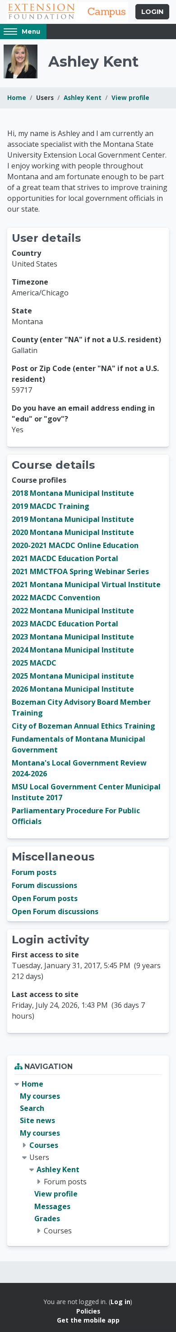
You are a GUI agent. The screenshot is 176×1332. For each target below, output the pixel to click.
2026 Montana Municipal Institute (73, 689)
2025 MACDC (34, 663)
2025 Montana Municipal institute (73, 676)
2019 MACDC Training (50, 506)
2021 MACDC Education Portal (65, 558)
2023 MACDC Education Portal (65, 624)
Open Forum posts (45, 898)
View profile (130, 97)
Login (152, 12)
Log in (120, 1301)
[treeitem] (88, 1157)
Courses (43, 1145)
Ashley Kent (83, 97)
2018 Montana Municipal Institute (73, 493)
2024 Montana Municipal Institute (73, 650)
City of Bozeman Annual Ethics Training (83, 726)
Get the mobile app (88, 1320)
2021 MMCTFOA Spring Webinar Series (80, 571)
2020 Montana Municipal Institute (73, 532)
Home (16, 97)
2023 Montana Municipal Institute (73, 637)
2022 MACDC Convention (56, 598)
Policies (88, 1311)
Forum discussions (44, 885)
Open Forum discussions (55, 911)
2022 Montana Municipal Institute (73, 611)
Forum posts (34, 872)
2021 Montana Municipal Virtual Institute (86, 584)
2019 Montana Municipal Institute (73, 519)
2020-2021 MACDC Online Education (75, 545)
